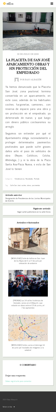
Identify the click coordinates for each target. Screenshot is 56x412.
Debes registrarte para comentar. (18, 381)
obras (29, 185)
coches (23, 185)
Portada (36, 179)
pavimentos (36, 185)
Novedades (29, 179)
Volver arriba (7, 406)
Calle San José (15, 185)
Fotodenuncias (20, 179)
